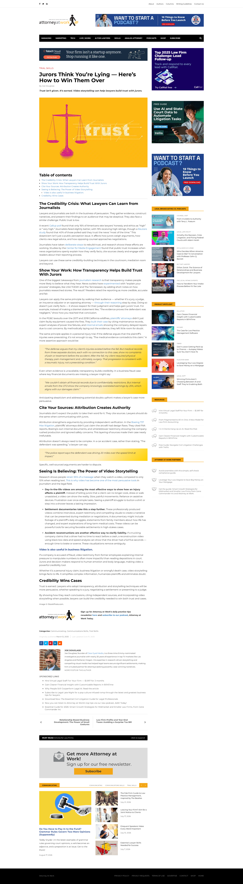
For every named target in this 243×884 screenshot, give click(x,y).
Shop (163, 38)
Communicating (95, 785)
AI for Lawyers (102, 38)
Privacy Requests (140, 876)
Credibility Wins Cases (52, 195)
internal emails (94, 325)
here (94, 615)
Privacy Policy (121, 876)
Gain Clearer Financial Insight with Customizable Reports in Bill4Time (79, 684)
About (151, 4)
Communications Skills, (78, 631)
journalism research (90, 280)
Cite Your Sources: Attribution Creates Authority (65, 186)
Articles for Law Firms (93, 738)
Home (201, 876)
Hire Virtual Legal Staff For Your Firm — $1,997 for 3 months (74, 680)
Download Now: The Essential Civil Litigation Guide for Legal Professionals (81, 699)
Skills (117, 38)
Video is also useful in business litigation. (64, 192)
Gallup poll (55, 225)
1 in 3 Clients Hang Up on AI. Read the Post (178, 429)
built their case (99, 321)
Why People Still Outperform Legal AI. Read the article (72, 688)
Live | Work (85, 38)
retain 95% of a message (80, 477)
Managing (46, 38)
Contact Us (199, 4)
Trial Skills (93, 631)
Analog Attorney (133, 38)
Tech (72, 38)
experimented (112, 283)
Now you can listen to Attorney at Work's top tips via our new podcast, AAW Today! (86, 703)
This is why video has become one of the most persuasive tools (101, 480)
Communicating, (58, 631)
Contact (184, 876)
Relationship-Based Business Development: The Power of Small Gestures (71, 722)
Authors (160, 4)
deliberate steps (74, 244)
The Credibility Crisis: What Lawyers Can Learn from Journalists (72, 180)
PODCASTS (151, 38)
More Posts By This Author (78, 670)
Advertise (172, 876)
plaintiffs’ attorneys (121, 318)
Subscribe (175, 38)
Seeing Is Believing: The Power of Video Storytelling (67, 189)
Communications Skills (114, 785)
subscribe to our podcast (115, 615)
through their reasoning (108, 302)
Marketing (61, 38)
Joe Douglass (48, 86)
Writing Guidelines (184, 4)
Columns (170, 4)
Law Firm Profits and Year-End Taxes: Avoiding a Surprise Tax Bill (114, 721)
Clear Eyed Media (95, 653)
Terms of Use (158, 876)
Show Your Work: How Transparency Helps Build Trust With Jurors (74, 183)
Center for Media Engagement (84, 248)
